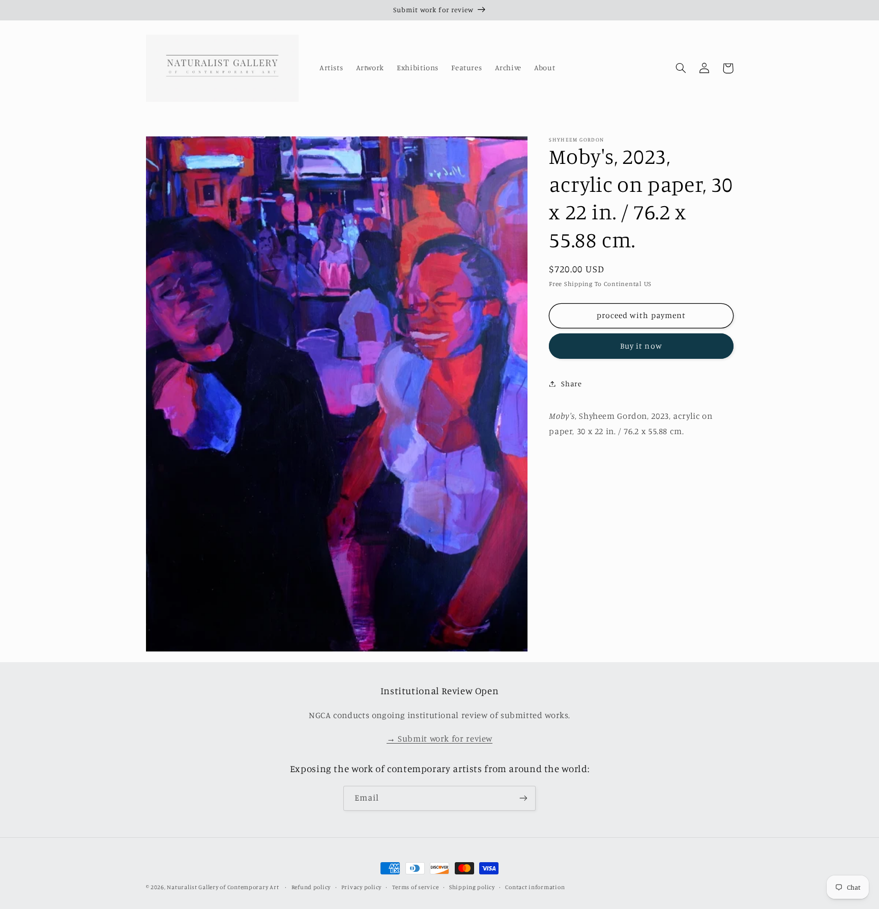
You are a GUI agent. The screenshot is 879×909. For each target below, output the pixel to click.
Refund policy (311, 887)
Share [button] (571, 383)
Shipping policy (472, 887)
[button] (681, 68)
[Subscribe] (523, 798)
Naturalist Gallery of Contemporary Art (223, 887)
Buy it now (641, 346)
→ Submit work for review (439, 738)
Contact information (535, 887)
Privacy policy (361, 887)
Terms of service (415, 887)
